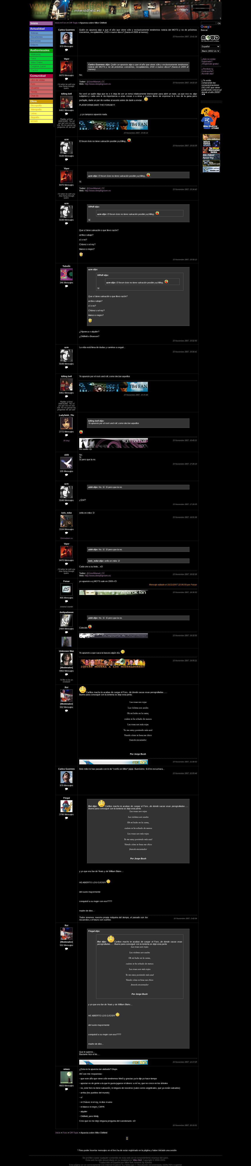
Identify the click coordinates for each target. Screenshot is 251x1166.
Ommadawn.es (66, 538)
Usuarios (35, 88)
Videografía (36, 109)
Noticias (34, 33)
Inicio (34, 23)
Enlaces (34, 45)
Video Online (37, 62)
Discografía (36, 105)
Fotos (33, 58)
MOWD (34, 121)
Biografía (35, 117)
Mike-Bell (137, 1160)
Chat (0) (34, 96)
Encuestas (36, 41)
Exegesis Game (38, 66)
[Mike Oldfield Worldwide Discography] (210, 38)
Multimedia (36, 54)
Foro (33, 84)
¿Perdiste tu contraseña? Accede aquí (208, 71)
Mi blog (66, 441)
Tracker (34, 70)
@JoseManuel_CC (96, 81)
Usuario (181, 6)
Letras (34, 113)
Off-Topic (73, 23)
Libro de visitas (38, 80)
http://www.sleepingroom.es (98, 84)
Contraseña (182, 9)
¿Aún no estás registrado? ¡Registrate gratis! (210, 61)
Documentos (37, 37)
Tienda (34, 92)
